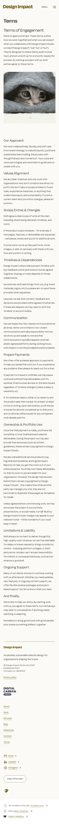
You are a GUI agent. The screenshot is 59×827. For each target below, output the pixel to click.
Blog (6, 724)
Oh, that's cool (36, 805)
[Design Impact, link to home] (18, 7)
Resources (9, 730)
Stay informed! (15, 778)
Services (8, 718)
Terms (7, 742)
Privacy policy (10, 677)
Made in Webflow (16, 816)
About (7, 706)
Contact (8, 736)
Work (6, 712)
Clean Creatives (21, 811)
